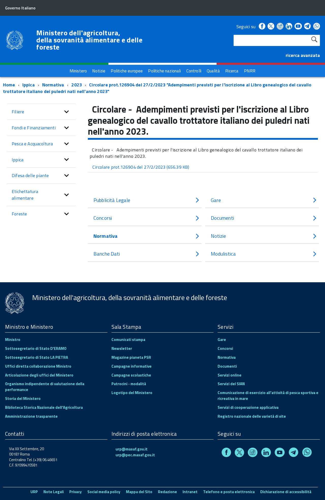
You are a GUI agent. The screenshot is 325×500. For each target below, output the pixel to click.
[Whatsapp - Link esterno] (316, 26)
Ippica (28, 84)
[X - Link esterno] (271, 26)
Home (9, 84)
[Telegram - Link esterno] (307, 26)
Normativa (53, 84)
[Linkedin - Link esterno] (289, 26)
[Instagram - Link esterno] (280, 26)
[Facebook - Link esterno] (262, 26)
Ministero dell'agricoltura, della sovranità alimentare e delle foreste (89, 40)
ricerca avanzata (303, 55)
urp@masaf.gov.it (132, 449)
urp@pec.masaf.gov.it (135, 455)
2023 (76, 84)
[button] (66, 112)
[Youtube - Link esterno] (298, 26)
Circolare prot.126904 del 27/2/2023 (140, 167)
